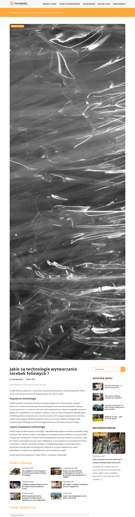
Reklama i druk (104, 4)
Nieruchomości (119, 4)
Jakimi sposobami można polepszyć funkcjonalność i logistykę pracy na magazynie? (33, 498)
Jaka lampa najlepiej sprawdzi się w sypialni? (113, 397)
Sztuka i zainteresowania (69, 4)
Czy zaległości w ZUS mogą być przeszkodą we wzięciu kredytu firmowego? (34, 473)
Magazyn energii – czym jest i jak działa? (113, 418)
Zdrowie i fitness (49, 4)
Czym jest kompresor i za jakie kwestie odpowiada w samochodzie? (115, 407)
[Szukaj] (123, 369)
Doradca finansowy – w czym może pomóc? (113, 386)
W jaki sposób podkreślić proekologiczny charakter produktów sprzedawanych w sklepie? (74, 474)
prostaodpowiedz (16, 379)
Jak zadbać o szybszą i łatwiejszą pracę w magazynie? (75, 485)
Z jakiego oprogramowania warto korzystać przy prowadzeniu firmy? (35, 486)
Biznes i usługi (17, 26)
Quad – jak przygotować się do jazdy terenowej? (75, 497)
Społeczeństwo (89, 4)
